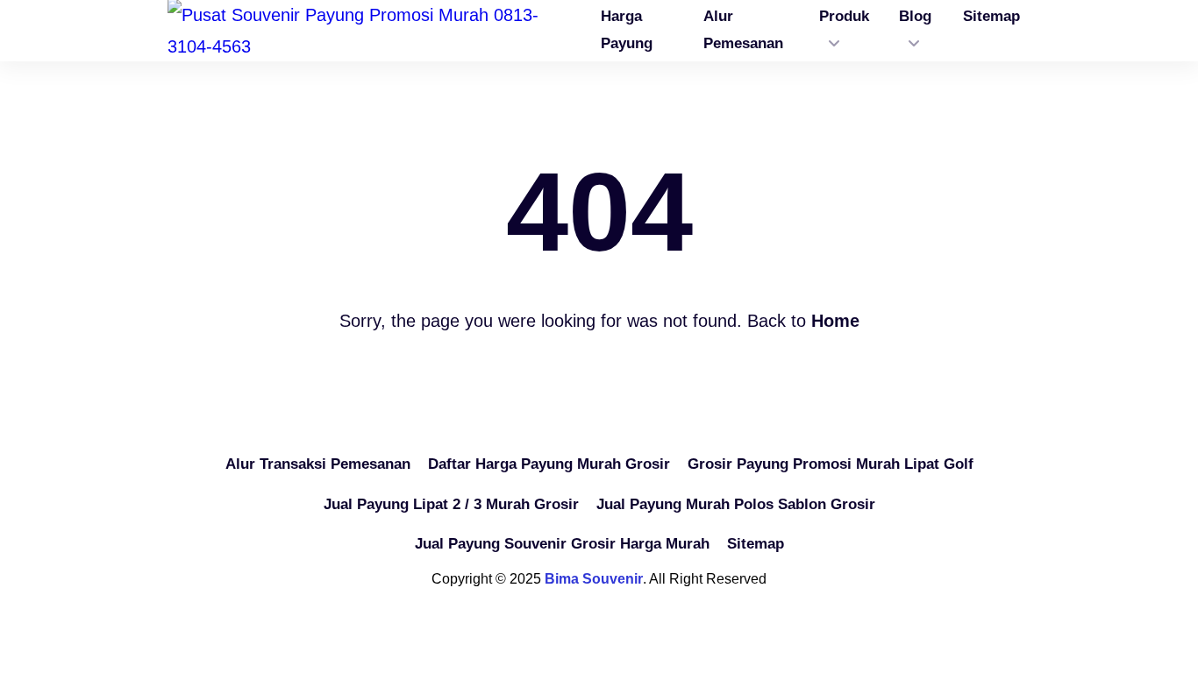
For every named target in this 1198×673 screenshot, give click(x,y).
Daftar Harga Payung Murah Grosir (549, 464)
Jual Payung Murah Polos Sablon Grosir (735, 504)
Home (835, 320)
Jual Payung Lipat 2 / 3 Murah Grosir (451, 504)
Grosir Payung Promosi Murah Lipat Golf (830, 464)
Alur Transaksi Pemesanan (317, 464)
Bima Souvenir (594, 578)
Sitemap (755, 543)
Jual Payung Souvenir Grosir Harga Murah (562, 543)
